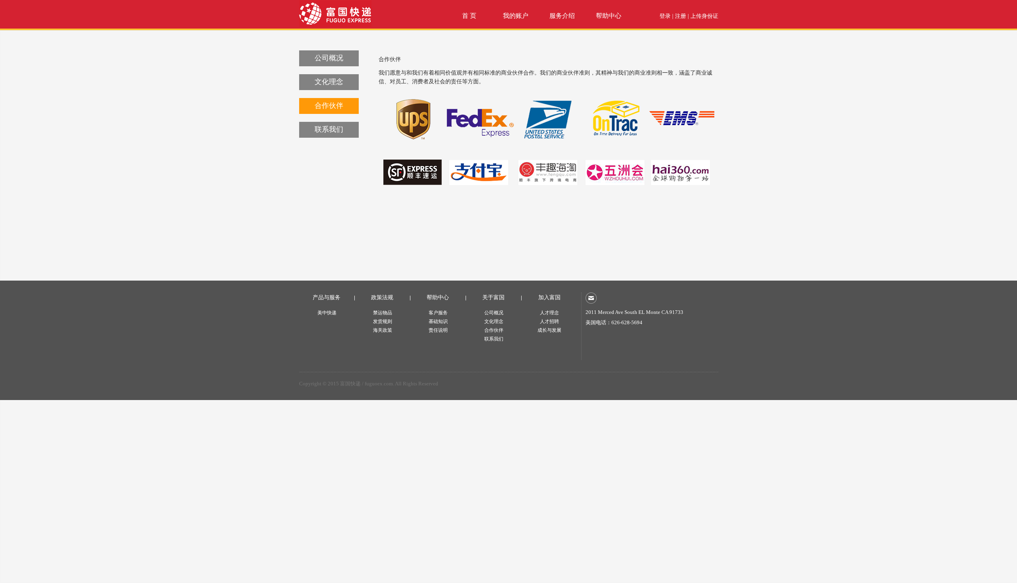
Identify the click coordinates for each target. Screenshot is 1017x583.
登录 (665, 16)
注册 (680, 16)
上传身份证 (704, 16)
